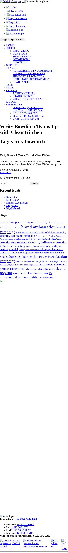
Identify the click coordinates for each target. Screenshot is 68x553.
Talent (9, 84)
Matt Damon (12, 199)
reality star (47, 269)
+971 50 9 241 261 (21, 530)
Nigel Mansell (13, 208)
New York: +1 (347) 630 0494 (28, 110)
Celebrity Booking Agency (52, 239)
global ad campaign (48, 261)
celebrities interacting (55, 232)
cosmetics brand (42, 253)
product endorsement (55, 264)
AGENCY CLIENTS (24, 93)
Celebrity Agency (42, 236)
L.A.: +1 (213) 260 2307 (25, 113)
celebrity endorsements (14, 242)
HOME (10, 45)
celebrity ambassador (17, 239)
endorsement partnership (21, 256)
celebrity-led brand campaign (17, 235)
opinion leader (39, 265)
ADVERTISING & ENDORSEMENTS (33, 70)
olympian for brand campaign (21, 265)
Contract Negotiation (23, 252)
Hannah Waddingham (17, 202)
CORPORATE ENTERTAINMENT (31, 79)
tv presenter (46, 277)
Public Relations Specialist (30, 269)
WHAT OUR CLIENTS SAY (28, 99)
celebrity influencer (41, 242)
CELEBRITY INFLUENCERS (29, 73)
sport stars (19, 273)
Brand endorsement (24, 232)
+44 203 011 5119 (24, 533)
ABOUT (10, 48)
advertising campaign (16, 222)
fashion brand (47, 256)
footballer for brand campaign (27, 261)
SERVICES (12, 65)
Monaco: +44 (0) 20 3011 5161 (28, 116)
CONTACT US (14, 104)
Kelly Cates (12, 205)
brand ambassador (38, 226)
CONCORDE (20, 62)
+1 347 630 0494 (25, 524)
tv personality (28, 277)
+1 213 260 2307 (19, 527)
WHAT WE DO (21, 51)
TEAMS (10, 67)
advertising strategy (41, 223)
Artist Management (56, 223)
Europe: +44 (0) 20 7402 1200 (28, 107)
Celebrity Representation (28, 250)
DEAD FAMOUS (22, 82)
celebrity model (9, 249)
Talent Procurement (37, 273)
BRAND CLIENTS (23, 96)
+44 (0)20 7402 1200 (26, 519)
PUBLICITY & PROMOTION (28, 76)
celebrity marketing (51, 246)
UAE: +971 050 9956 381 (26, 118)
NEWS (10, 87)
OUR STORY (20, 53)
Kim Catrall (12, 197)
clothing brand (6, 253)
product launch (9, 268)
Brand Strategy (39, 232)
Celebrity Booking (33, 239)
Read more (5, 172)
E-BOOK (11, 101)
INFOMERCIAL (21, 59)
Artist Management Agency (10, 228)
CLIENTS (11, 90)
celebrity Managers (33, 246)
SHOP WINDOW (22, 56)
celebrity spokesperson (50, 249)
